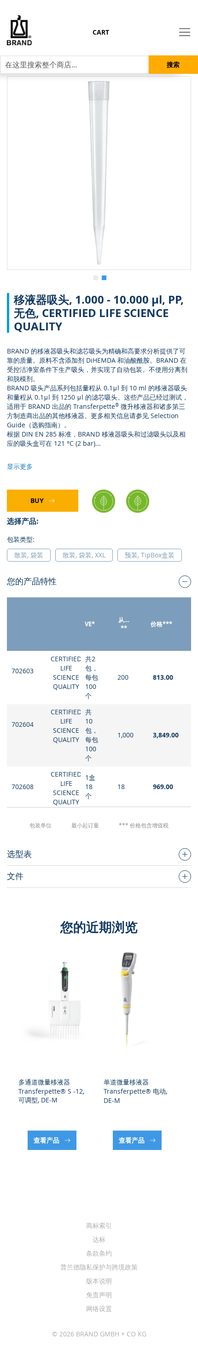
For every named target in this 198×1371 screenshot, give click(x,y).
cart (101, 32)
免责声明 (99, 1294)
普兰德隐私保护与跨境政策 (99, 1267)
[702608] (99, 173)
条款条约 (99, 1253)
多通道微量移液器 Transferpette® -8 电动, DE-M (135, 1091)
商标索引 (99, 1225)
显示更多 (20, 466)
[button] (95, 277)
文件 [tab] (15, 875)
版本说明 (99, 1280)
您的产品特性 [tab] (32, 581)
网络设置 (99, 1308)
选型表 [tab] (19, 853)
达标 (99, 1239)
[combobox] (74, 64)
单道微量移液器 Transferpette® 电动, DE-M (50, 1091)
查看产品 (47, 1140)
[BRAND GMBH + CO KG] (16, 30)
